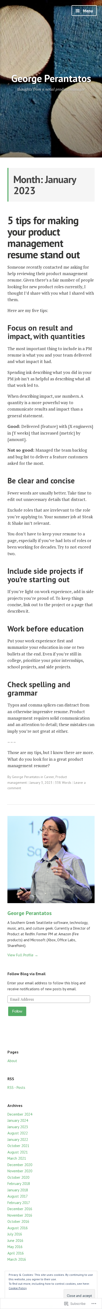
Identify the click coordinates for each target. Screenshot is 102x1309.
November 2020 (19, 1171)
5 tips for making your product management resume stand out (43, 237)
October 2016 (18, 1221)
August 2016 (17, 1228)
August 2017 (17, 1196)
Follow (17, 1011)
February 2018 (18, 1183)
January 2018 (17, 1190)
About (12, 1060)
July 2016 (14, 1234)
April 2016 (15, 1253)
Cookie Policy (18, 1288)
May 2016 (15, 1246)
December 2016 (19, 1208)
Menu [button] (87, 11)
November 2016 (19, 1215)
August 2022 (17, 1133)
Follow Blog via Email (26, 973)
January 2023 (17, 1127)
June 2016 (15, 1240)
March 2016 (16, 1259)
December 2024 (19, 1114)
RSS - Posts (16, 1087)
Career (49, 777)
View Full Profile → (22, 955)
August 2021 (17, 1152)
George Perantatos (51, 78)
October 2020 (18, 1177)
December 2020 (19, 1164)
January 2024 (17, 1120)
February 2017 (18, 1202)
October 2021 (18, 1145)
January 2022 (17, 1139)
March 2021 (16, 1158)
